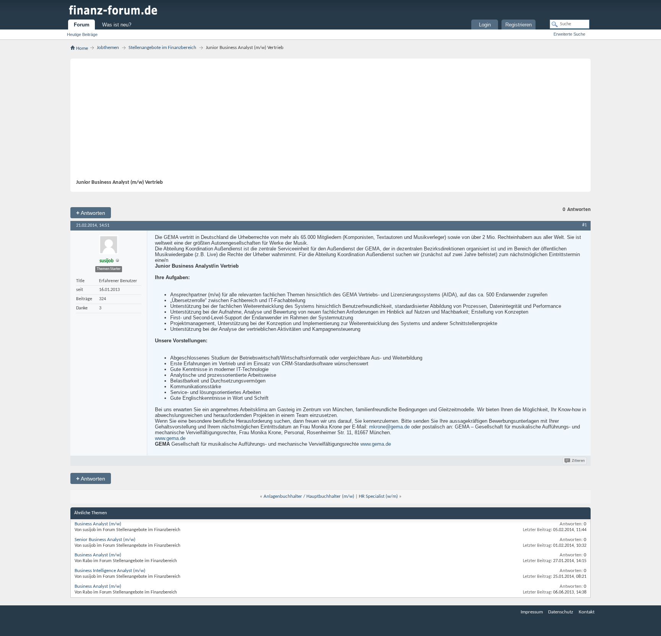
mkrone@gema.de (389, 427)
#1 (584, 225)
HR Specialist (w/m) (378, 496)
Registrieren (518, 25)
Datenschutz (560, 612)
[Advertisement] (326, 121)
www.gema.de (170, 438)
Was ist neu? (116, 25)
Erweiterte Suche (569, 34)
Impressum (532, 612)
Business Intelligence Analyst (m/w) (110, 570)
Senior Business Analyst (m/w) (105, 539)
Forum (82, 25)
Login (485, 25)
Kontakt (586, 612)
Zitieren (578, 461)
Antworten (90, 212)
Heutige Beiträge (82, 34)
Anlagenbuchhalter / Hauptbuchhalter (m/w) (309, 496)
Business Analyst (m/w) (98, 524)
